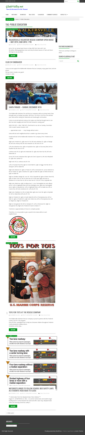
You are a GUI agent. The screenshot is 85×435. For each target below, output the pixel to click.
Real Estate (32, 14)
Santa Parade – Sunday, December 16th (25, 107)
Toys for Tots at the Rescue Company (25, 312)
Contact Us (63, 14)
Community (8, 29)
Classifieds (41, 14)
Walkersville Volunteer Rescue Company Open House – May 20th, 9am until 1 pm (31, 40)
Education (8, 336)
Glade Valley (15, 29)
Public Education (41, 44)
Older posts (11, 413)
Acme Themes (79, 431)
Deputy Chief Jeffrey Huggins (25, 44)
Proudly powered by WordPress (53, 431)
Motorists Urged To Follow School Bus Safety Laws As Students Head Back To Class (31, 389)
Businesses (23, 14)
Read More (13, 55)
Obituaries (14, 14)
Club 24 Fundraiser (14, 62)
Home (7, 14)
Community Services (52, 14)
